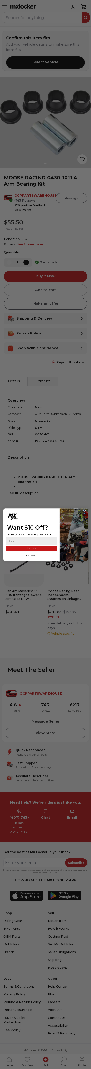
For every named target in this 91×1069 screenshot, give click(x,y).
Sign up (31, 548)
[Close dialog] (84, 511)
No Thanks (31, 556)
